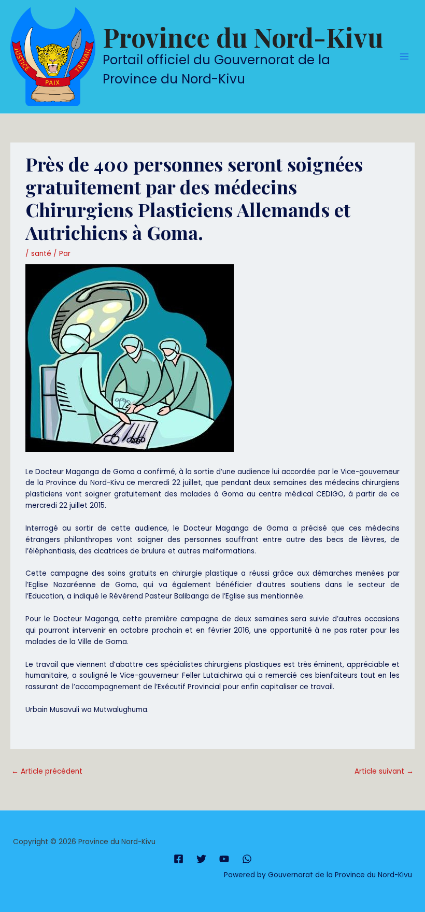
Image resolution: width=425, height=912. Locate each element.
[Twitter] (201, 859)
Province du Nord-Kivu (243, 37)
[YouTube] (224, 859)
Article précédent (46, 771)
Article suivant (384, 771)
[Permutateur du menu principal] (404, 56)
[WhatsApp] (247, 859)
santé (41, 254)
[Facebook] (178, 859)
